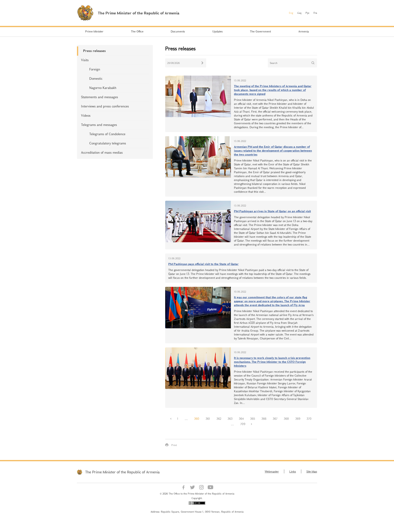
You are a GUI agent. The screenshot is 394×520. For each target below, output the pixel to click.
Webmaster (272, 471)
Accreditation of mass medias (102, 152)
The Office (137, 31)
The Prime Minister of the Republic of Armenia (122, 471)
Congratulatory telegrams (107, 143)
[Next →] (251, 424)
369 (297, 419)
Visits (85, 60)
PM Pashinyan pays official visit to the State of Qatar (203, 264)
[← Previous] (170, 418)
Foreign (94, 69)
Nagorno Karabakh (102, 87)
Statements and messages (99, 97)
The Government (260, 31)
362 (218, 419)
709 (242, 424)
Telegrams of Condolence (107, 134)
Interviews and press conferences (105, 106)
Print (174, 445)
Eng (291, 12)
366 (263, 419)
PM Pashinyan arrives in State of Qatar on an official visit (272, 211)
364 (241, 419)
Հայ (299, 12)
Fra (315, 12)
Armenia (303, 31)
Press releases (94, 50)
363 (230, 419)
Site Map (311, 471)
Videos (85, 115)
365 (252, 419)
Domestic (95, 78)
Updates (217, 31)
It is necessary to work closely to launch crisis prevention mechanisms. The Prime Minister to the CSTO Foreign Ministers (272, 362)
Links (292, 471)
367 (275, 419)
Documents (178, 31)
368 (286, 419)
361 (208, 419)
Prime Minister (94, 31)
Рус (307, 12)
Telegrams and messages (99, 124)
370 (309, 419)
